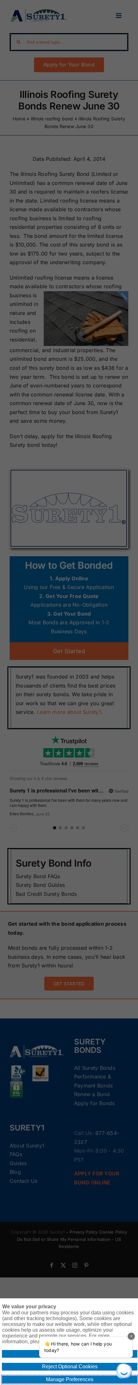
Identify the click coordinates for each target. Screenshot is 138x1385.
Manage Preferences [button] (69, 1379)
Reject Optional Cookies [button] (70, 1366)
